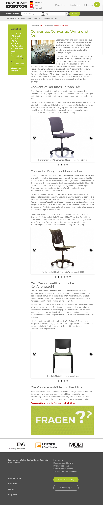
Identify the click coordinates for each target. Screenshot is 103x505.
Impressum (58, 460)
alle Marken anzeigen (16, 69)
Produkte (60, 5)
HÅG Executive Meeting (17, 49)
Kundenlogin (66, 488)
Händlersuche (14, 478)
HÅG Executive (17, 46)
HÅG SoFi (14, 38)
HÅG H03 (14, 43)
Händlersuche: (12, 13)
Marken (74, 5)
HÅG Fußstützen (17, 63)
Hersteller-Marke (24, 18)
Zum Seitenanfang (66, 479)
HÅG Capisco (16, 33)
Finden (74, 14)
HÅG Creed (15, 36)
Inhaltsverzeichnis (61, 466)
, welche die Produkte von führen (53, 403)
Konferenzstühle (61, 25)
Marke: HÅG (16, 29)
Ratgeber (89, 5)
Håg (35, 18)
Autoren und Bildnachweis (65, 472)
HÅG (41, 25)
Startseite (10, 18)
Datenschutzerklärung (63, 463)
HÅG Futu (15, 41)
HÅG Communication (17, 54)
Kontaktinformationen (63, 469)
